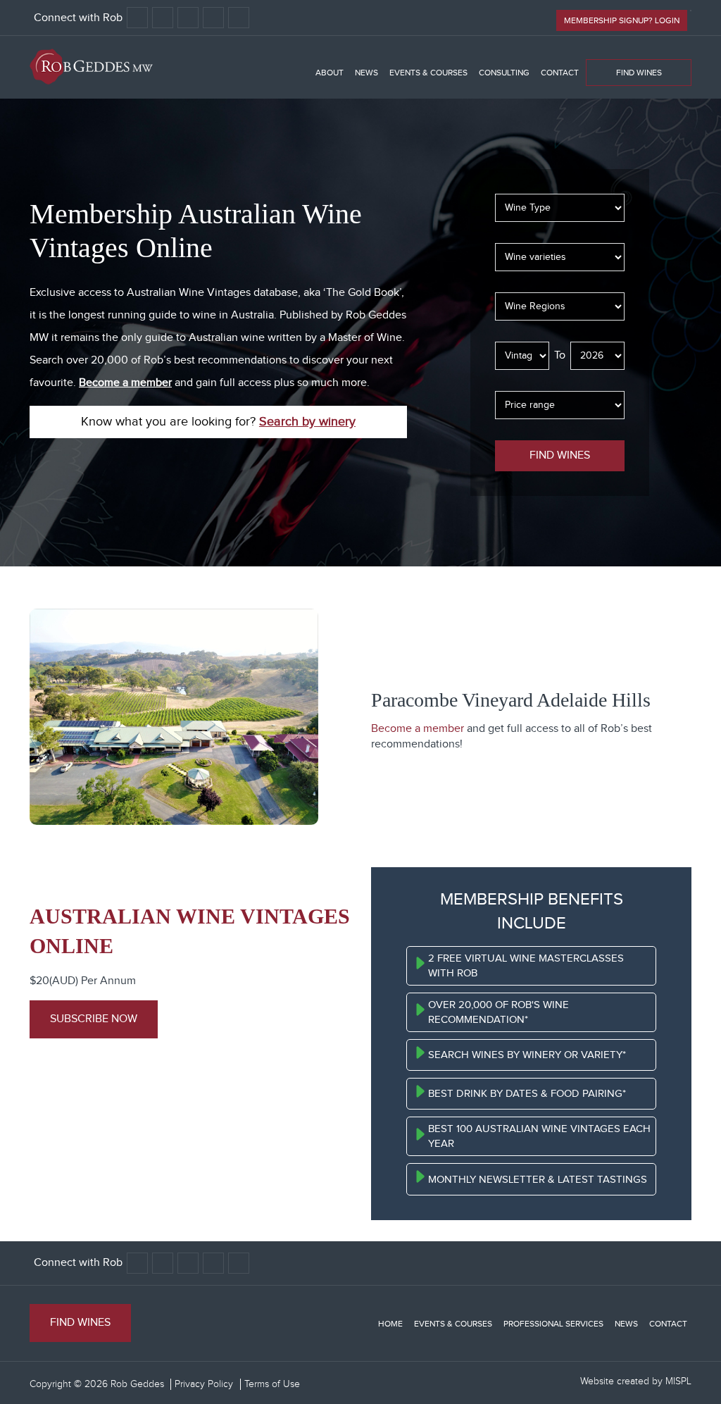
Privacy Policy (204, 1384)
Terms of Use (272, 1384)
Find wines (559, 455)
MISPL (678, 1381)
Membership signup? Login (621, 20)
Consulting (504, 72)
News (366, 72)
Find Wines (639, 72)
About (329, 72)
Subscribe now (93, 1019)
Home (390, 1324)
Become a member (125, 383)
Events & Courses (428, 72)
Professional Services (553, 1324)
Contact (560, 72)
